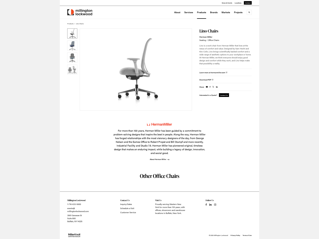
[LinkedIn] (210, 204)
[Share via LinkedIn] (217, 87)
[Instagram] (215, 205)
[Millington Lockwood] (79, 12)
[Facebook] (206, 204)
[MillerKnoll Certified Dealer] (74, 235)
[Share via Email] (207, 86)
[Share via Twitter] (213, 87)
